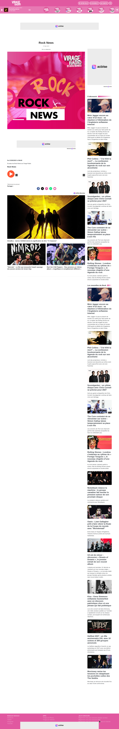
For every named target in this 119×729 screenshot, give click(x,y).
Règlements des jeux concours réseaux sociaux (93, 718)
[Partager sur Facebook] (38, 189)
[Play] (2, 10)
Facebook (10, 718)
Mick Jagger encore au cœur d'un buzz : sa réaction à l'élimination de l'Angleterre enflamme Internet (99, 120)
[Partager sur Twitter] (42, 189)
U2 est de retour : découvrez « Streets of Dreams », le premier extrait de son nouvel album (97, 559)
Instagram (10, 721)
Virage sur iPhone (48, 718)
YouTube (10, 723)
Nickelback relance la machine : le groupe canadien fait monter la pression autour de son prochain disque (98, 492)
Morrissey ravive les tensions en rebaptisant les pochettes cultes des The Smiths (98, 674)
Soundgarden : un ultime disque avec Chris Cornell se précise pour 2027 (99, 198)
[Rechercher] (110, 3)
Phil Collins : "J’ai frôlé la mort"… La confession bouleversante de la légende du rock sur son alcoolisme (99, 163)
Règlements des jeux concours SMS (89, 719)
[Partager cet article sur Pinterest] (46, 189)
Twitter (9, 719)
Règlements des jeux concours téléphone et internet (94, 721)
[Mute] (29, 10)
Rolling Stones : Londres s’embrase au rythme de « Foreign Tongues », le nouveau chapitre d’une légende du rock (99, 267)
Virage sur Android (48, 719)
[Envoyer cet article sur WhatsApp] (50, 189)
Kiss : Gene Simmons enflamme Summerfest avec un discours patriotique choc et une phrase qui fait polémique (99, 601)
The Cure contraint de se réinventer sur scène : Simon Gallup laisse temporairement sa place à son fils (98, 232)
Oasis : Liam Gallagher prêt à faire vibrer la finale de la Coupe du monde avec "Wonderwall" (99, 525)
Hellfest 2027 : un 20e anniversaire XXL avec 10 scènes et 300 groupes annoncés (99, 639)
